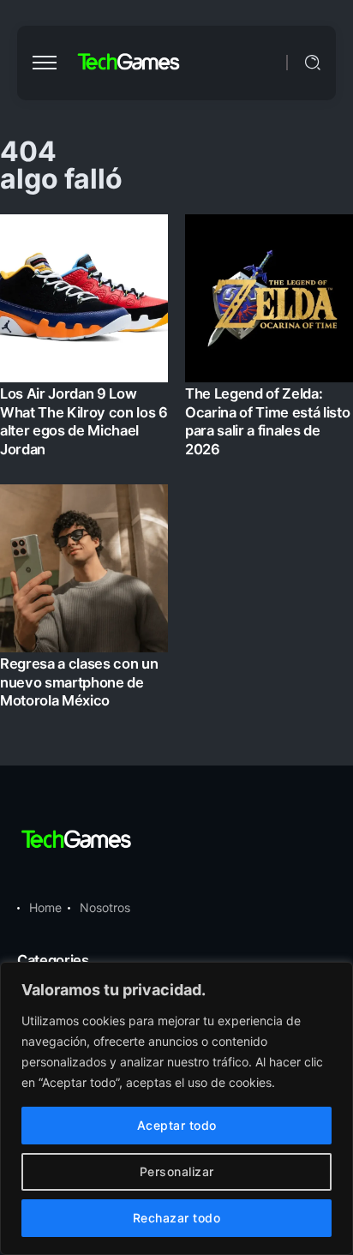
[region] (176, 1108)
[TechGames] (129, 62)
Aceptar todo (177, 1125)
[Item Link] (176, 466)
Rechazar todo (177, 1217)
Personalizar (177, 1171)
